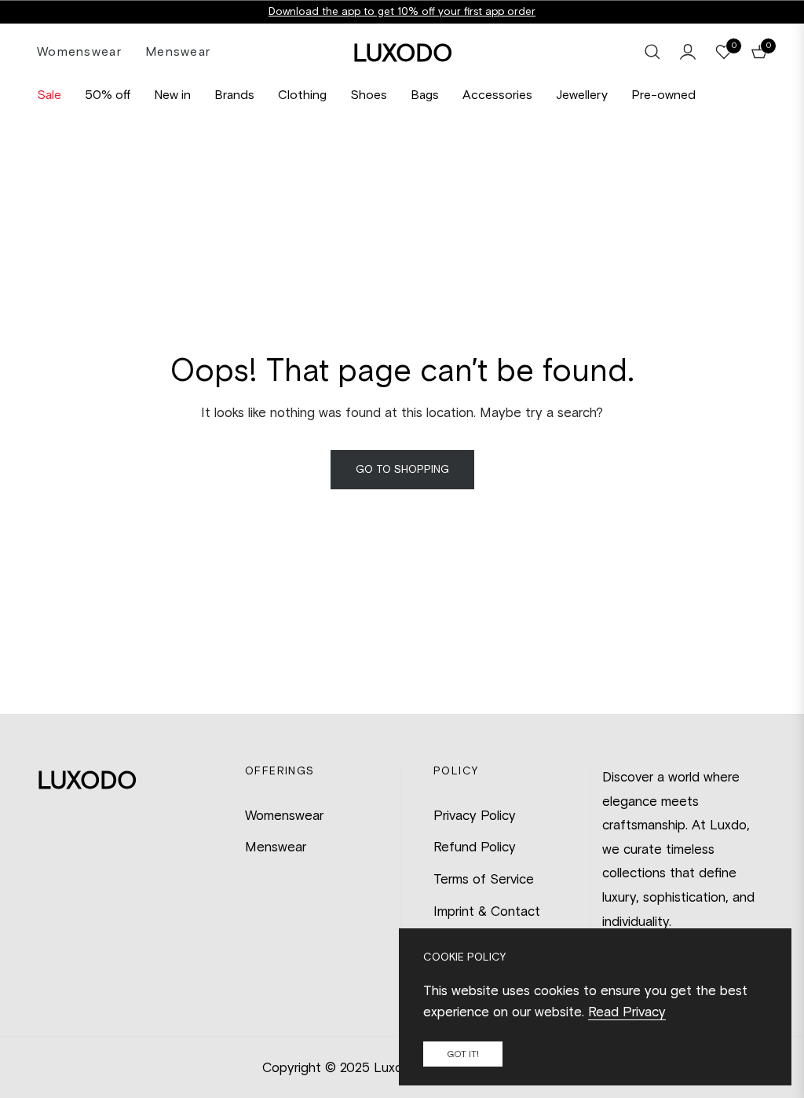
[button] (652, 51)
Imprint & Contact (486, 911)
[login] (688, 51)
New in (172, 94)
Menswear (275, 847)
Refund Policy (474, 847)
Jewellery (582, 94)
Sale (49, 94)
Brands (234, 94)
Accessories (497, 94)
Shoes (368, 94)
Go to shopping (402, 469)
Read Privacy (627, 1011)
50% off (107, 94)
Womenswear (284, 815)
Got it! (463, 1054)
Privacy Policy (474, 815)
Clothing (302, 94)
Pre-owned (663, 94)
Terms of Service (483, 879)
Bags (425, 94)
